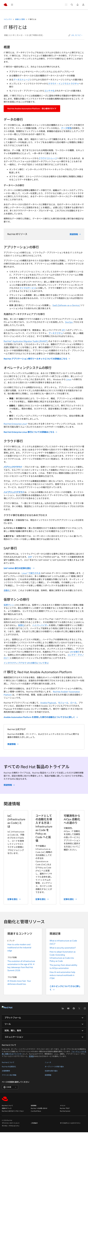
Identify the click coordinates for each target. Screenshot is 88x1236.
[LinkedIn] (62, 1009)
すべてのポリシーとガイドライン (70, 1123)
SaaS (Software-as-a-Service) (66, 305)
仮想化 (21, 625)
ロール (73, 702)
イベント (62, 1106)
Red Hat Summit (65, 1111)
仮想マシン (9, 605)
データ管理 (66, 128)
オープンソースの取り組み (54, 1067)
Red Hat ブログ (65, 1108)
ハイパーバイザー (40, 625)
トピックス (8, 19)
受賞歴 (31, 1056)
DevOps (69, 322)
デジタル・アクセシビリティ (10, 1126)
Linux (68, 379)
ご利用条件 (34, 1123)
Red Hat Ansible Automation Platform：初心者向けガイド (31, 108)
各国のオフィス (6, 1108)
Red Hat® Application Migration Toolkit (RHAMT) (26, 341)
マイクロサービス (27, 288)
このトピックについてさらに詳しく (65, 988)
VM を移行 (75, 652)
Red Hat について (8, 1062)
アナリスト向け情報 (9, 1075)
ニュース (48, 1062)
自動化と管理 (20, 19)
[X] (79, 1009)
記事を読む (12, 899)
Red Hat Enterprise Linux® (16, 423)
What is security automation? (63, 947)
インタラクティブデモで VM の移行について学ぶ (26, 663)
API (63, 330)
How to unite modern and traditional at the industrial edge (19, 947)
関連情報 (74, 234)
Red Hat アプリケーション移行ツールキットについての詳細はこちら (35, 358)
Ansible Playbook (48, 702)
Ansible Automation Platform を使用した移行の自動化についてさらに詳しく (39, 717)
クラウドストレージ (48, 158)
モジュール (63, 702)
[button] (75, 35)
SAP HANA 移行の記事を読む (17, 568)
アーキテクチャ (56, 333)
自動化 (7, 590)
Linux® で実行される (31, 573)
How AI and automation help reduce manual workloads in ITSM (62, 975)
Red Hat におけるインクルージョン (13, 1111)
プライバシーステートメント (11, 1123)
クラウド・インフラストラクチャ (63, 83)
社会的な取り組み (51, 1071)
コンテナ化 (49, 90)
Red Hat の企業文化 (9, 1067)
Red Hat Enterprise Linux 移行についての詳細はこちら (29, 432)
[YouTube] (68, 1009)
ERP (30, 557)
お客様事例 (6, 1071)
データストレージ (21, 79)
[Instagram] (84, 1009)
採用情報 (48, 1075)
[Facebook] (73, 1009)
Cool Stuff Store (36, 1111)
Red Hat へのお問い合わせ (39, 1108)
